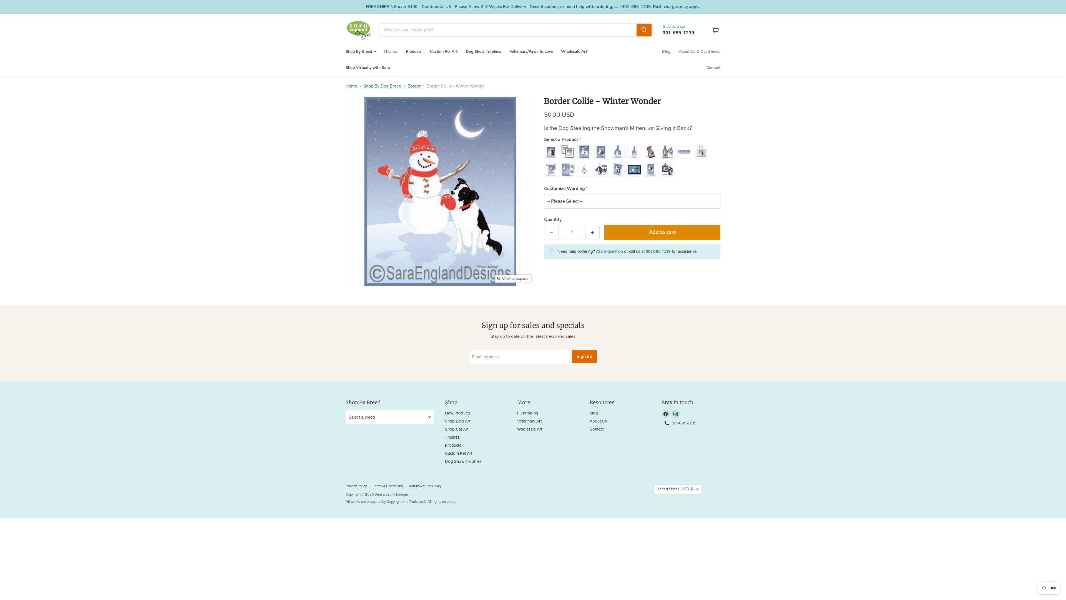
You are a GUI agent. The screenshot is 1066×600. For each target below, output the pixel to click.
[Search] (644, 30)
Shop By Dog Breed (382, 86)
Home (351, 86)
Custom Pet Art (443, 51)
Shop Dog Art (457, 421)
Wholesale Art (574, 51)
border (414, 86)
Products (414, 51)
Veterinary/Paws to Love (531, 51)
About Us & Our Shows (699, 51)
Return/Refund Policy (425, 486)
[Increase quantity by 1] (592, 232)
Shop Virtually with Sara (368, 67)
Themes (391, 51)
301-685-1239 (678, 33)
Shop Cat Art (456, 429)
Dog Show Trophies (483, 51)
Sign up (584, 356)
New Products (458, 413)
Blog (666, 51)
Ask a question (610, 251)
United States (675, 489)
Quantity (553, 219)
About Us (598, 421)
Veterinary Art (529, 421)
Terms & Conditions (388, 486)
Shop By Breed (359, 51)
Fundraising (527, 413)
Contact (713, 67)
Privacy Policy (356, 486)
